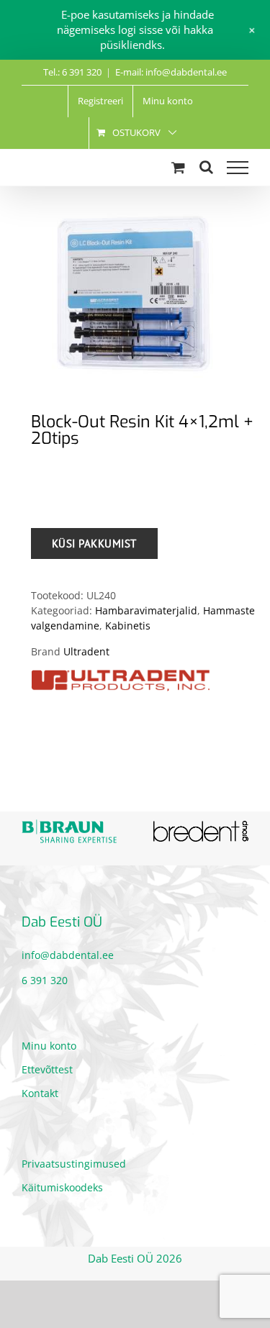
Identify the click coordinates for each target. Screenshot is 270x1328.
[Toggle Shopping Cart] (178, 167)
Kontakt (40, 1089)
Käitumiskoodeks (62, 1183)
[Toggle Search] (206, 167)
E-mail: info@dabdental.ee (171, 71)
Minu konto (49, 1041)
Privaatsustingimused (74, 1159)
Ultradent (86, 651)
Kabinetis (127, 625)
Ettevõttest (47, 1065)
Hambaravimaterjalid (146, 610)
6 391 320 (45, 976)
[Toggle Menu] (238, 167)
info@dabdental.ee (68, 951)
